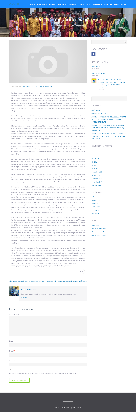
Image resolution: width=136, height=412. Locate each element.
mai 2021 (94, 165)
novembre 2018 (96, 182)
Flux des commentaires (99, 232)
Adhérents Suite (96, 66)
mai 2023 (94, 162)
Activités (52, 4)
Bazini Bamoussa (28, 86)
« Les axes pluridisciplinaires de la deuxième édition (26, 281)
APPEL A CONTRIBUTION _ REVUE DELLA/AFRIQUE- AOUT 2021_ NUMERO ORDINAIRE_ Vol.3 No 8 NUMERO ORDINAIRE (109, 119)
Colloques (40, 86)
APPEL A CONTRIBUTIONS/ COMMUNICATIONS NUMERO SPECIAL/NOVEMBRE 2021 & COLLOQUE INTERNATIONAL (108, 136)
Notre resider (97, 4)
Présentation (41, 4)
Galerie (81, 4)
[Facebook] (93, 54)
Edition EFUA (108, 4)
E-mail (12, 351)
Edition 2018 (95, 207)
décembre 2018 (96, 179)
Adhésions (72, 4)
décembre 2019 (96, 172)
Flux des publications (98, 228)
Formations (62, 4)
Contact (123, 4)
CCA (88, 4)
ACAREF (14, 4)
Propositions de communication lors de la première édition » (66, 281)
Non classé (95, 210)
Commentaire (14, 314)
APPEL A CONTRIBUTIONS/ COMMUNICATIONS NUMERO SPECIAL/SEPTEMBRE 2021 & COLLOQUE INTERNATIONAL (108, 127)
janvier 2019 (95, 175)
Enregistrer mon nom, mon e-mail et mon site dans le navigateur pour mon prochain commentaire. (43, 373)
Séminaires (95, 213)
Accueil (32, 4)
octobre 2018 (96, 185)
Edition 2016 (95, 200)
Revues (116, 4)
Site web (12, 361)
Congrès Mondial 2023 (98, 73)
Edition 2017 (49, 86)
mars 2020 (94, 169)
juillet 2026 (95, 159)
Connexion (95, 225)
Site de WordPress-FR (98, 235)
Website (24, 297)
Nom (11, 341)
